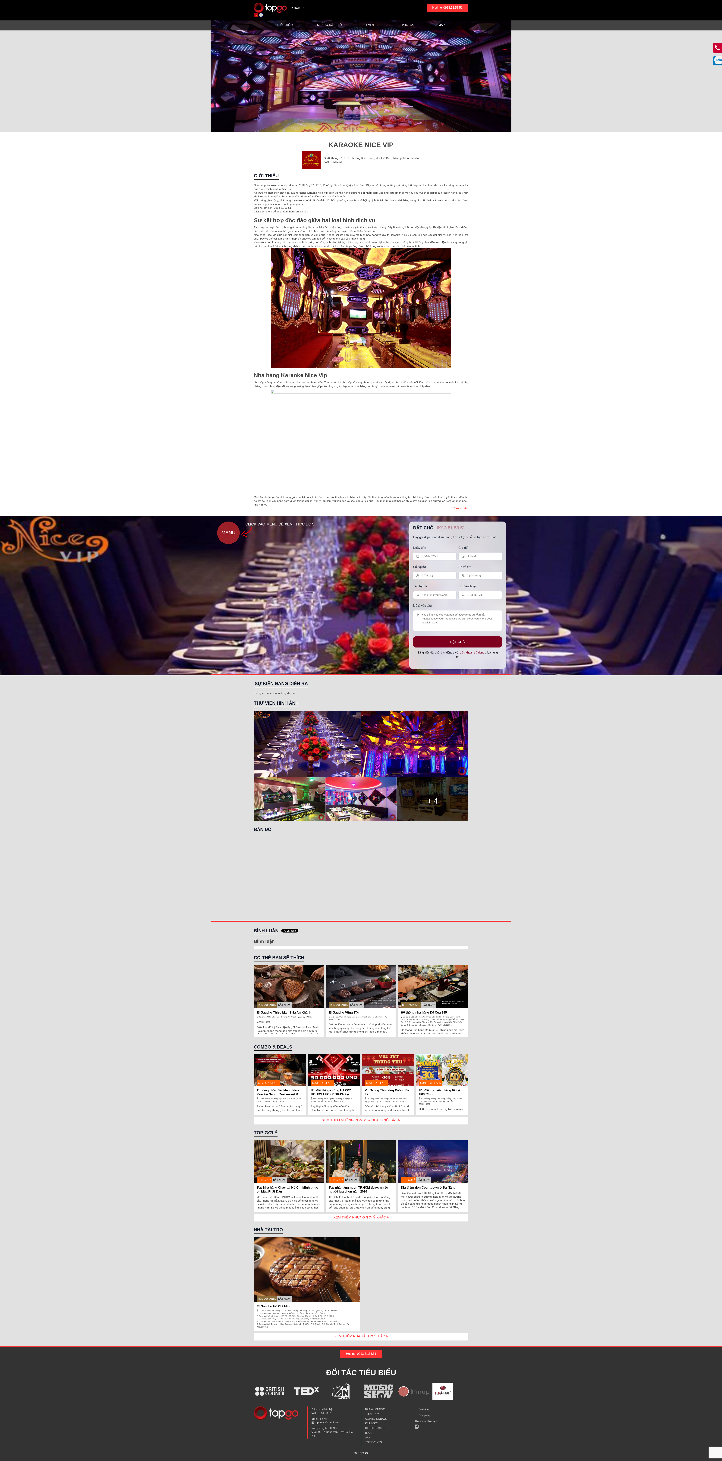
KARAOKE (371, 1423)
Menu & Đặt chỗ (329, 25)
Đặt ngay (284, 1005)
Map (441, 25)
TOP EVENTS (373, 1442)
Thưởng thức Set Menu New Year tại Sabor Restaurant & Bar (278, 1094)
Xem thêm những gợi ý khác (360, 1217)
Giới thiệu (285, 25)
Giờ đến (463, 547)
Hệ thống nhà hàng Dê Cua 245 (424, 1012)
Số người (419, 567)
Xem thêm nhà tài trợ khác (360, 1336)
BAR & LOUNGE (375, 1409)
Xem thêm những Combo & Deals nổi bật (360, 1120)
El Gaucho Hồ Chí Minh (274, 1306)
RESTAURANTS (267, 1005)
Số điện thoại (467, 586)
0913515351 (334, 161)
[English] (261, 14)
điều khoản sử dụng (472, 652)
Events (372, 25)
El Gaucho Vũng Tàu (344, 1012)
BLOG (368, 1432)
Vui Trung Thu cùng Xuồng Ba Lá (387, 1092)
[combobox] (296, 8)
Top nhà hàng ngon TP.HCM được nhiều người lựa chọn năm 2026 (358, 1189)
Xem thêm (461, 508)
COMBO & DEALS (376, 1418)
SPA (367, 1437)
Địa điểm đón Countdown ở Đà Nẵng (428, 1187)
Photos (408, 25)
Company (424, 1415)
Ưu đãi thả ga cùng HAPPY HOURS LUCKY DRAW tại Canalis (331, 1094)
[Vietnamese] (256, 14)
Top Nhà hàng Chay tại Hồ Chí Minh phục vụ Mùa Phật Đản (287, 1189)
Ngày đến (419, 547)
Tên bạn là (420, 586)
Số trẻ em (464, 567)
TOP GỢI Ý (264, 1180)
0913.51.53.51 (451, 527)
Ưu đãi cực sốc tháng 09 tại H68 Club (439, 1092)
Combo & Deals (268, 1083)
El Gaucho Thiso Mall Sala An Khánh (284, 1012)
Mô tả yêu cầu (422, 605)
